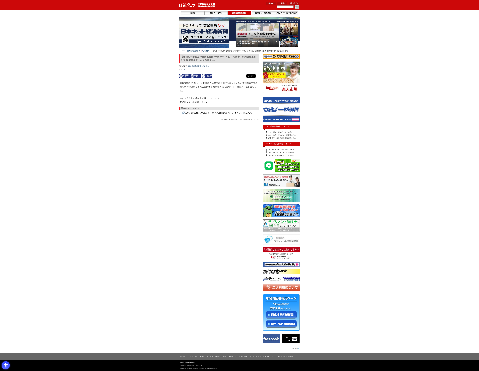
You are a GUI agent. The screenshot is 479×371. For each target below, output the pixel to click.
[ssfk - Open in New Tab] (281, 226)
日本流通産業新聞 (239, 13)
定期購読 (282, 3)
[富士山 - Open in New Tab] (281, 279)
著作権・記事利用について (230, 356)
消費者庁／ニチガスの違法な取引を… (282, 138)
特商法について (204, 356)
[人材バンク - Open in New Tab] (281, 254)
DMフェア (286, 13)
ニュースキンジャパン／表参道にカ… (282, 135)
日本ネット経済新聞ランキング (277, 144)
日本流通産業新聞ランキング (277, 126)
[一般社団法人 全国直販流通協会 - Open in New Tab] (281, 211)
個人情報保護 (216, 356)
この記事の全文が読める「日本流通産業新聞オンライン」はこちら (218, 112)
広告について (270, 356)
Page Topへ (294, 348)
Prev (266, 111)
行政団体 (205, 51)
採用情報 (290, 356)
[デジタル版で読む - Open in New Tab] (207, 76)
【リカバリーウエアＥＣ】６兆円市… (282, 152)
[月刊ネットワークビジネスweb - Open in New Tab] (281, 272)
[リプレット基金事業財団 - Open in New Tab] (281, 240)
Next (296, 111)
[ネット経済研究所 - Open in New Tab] (281, 110)
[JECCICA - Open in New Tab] (281, 196)
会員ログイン (294, 3)
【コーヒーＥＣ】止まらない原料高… (282, 149)
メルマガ (271, 3)
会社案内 (182, 356)
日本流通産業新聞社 (197, 5)
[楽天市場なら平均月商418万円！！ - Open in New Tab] (281, 77)
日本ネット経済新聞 (263, 13)
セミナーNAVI (216, 13)
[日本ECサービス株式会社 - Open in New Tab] (281, 166)
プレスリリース (259, 356)
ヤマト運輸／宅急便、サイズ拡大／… (282, 132)
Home (192, 13)
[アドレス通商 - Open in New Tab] (281, 181)
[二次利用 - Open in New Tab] (281, 288)
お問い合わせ (281, 356)
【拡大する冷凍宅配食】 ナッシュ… (282, 155)
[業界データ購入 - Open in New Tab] (195, 76)
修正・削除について (246, 356)
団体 (186, 69)
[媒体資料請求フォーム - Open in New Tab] (281, 57)
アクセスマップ (192, 356)
